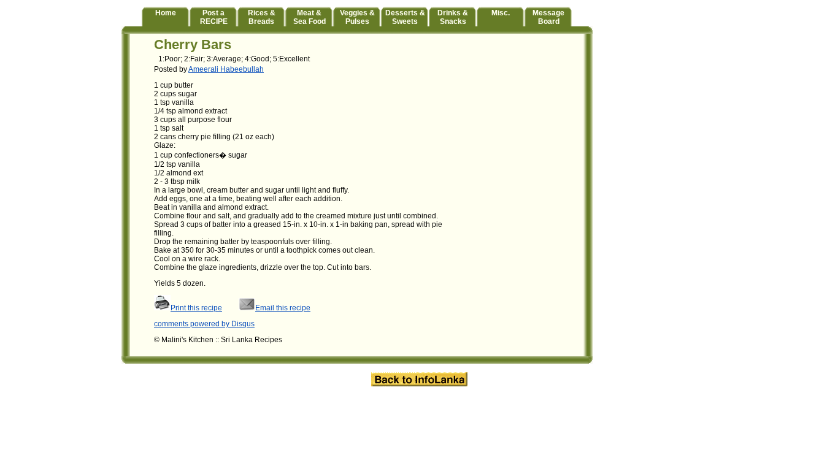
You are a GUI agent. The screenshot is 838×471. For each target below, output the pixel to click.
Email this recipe (282, 308)
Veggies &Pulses (357, 17)
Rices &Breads (261, 17)
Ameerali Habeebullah (226, 69)
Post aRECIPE (214, 17)
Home (165, 13)
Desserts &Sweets (405, 17)
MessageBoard (548, 17)
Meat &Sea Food (309, 17)
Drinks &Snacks (452, 17)
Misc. (500, 13)
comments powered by (204, 324)
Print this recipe (196, 308)
